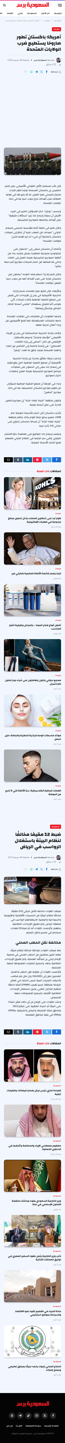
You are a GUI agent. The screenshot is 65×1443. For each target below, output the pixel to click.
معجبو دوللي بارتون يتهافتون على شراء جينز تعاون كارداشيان (33, 682)
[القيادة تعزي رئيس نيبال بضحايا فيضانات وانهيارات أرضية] (32, 1065)
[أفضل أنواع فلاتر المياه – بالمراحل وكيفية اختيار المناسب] (32, 600)
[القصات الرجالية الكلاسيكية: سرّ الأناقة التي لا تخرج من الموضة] (32, 765)
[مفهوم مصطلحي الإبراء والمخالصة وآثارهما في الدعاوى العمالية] (32, 1121)
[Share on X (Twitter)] (41, 71)
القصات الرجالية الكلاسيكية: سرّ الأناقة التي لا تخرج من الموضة (33, 792)
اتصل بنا (19, 1426)
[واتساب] (31, 71)
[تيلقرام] (36, 71)
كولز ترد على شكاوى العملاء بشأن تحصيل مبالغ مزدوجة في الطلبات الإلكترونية (34, 520)
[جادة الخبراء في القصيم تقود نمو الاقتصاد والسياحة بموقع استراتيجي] (32, 1286)
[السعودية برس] (32, 5)
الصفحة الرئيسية (51, 1426)
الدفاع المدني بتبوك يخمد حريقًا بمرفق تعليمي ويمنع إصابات (34, 1368)
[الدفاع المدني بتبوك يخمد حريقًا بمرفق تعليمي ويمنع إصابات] (32, 1341)
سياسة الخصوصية (33, 1426)
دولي (20, 13)
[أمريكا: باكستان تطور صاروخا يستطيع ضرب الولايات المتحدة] (32, 161)
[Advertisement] (32, 108)
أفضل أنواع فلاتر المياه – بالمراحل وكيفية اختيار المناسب (35, 627)
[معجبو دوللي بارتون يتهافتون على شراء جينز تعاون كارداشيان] (32, 655)
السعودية (32, 13)
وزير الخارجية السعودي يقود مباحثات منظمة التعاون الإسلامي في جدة (36, 1202)
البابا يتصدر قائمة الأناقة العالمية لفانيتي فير (36, 573)
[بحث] (4, 5)
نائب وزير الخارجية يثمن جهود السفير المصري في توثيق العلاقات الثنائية (34, 1258)
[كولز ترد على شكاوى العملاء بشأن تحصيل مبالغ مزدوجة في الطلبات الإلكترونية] (32, 493)
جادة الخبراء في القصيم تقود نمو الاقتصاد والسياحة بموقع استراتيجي (38, 1313)
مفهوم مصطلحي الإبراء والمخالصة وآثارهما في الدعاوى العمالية (34, 1147)
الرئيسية (58, 13)
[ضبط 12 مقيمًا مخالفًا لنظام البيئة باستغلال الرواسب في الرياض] (32, 890)
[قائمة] (60, 5)
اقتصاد (10, 13)
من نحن (9, 1426)
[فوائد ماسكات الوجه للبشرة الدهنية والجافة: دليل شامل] (32, 710)
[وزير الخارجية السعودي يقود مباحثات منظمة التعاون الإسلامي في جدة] (32, 1176)
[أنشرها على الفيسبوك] (46, 71)
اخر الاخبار (45, 13)
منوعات (56, 29)
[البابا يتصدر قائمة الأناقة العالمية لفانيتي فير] (32, 548)
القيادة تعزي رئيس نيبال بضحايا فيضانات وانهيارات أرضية (34, 1092)
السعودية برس (40, 60)
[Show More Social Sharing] (25, 71)
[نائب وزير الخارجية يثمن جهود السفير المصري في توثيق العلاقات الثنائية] (32, 1231)
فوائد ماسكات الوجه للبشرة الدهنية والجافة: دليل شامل (33, 737)
